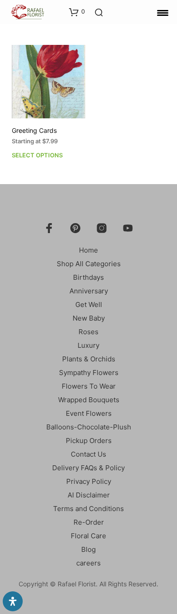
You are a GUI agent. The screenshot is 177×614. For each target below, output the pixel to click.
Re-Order (89, 522)
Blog (88, 549)
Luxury (88, 345)
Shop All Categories (89, 263)
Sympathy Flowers (88, 372)
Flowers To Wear (89, 386)
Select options (37, 155)
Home (88, 250)
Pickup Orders (89, 440)
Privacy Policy (88, 481)
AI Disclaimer (89, 495)
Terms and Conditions (88, 508)
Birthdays (88, 277)
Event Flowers (89, 413)
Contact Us (88, 454)
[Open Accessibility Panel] (13, 601)
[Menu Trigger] (162, 12)
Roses (88, 331)
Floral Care (88, 535)
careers (88, 563)
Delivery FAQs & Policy (88, 467)
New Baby (89, 318)
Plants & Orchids (88, 359)
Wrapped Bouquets (88, 399)
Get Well (88, 304)
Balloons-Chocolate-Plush (88, 427)
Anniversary (88, 291)
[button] (77, 11)
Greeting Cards (34, 130)
